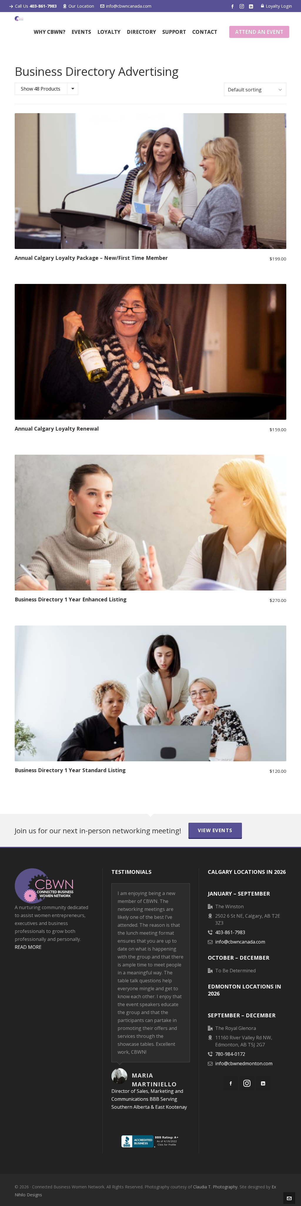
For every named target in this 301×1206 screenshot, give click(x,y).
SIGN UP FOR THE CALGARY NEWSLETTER (54, 972)
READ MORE (28, 947)
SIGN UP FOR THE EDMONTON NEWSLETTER (54, 1002)
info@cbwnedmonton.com (243, 1063)
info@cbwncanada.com (128, 6)
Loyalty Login (279, 6)
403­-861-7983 (230, 932)
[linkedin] (252, 6)
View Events (215, 830)
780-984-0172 (230, 1054)
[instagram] (243, 6)
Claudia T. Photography (215, 1187)
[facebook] (233, 6)
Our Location (81, 6)
